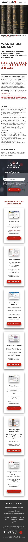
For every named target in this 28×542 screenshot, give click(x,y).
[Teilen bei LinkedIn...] (18, 503)
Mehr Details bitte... (14, 238)
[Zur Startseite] (10, 2)
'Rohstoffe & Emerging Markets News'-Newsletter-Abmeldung (14, 510)
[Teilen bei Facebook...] (7, 503)
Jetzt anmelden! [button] (14, 189)
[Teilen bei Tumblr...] (14, 503)
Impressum (21, 519)
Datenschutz (14, 519)
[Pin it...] (16, 503)
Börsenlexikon (21, 35)
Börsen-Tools (12, 35)
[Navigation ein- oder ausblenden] (25, 2)
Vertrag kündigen (14, 522)
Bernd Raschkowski (15, 230)
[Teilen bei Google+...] (11, 503)
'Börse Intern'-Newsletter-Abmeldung (14, 507)
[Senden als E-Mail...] (21, 503)
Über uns (22, 517)
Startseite (3, 35)
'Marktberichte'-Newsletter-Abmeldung (14, 513)
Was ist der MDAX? (8, 37)
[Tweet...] (9, 503)
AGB (6, 519)
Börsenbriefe (14, 517)
